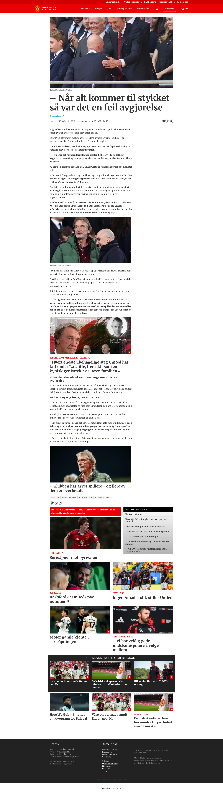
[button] (54, 672)
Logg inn (157, 9)
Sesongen (98, 9)
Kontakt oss (182, 2)
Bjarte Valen (75, 756)
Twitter (106, 761)
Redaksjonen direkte (109, 754)
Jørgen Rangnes (65, 754)
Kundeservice (107, 752)
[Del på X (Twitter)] (167, 121)
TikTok (105, 771)
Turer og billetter (124, 9)
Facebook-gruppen (111, 764)
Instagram (107, 766)
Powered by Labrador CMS (111, 788)
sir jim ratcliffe (103, 497)
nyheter (55, 497)
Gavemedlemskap (114, 2)
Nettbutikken (143, 9)
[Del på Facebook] (164, 121)
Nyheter (84, 9)
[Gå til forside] (45, 8)
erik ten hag (85, 497)
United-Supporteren (133, 2)
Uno (110, 9)
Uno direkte (106, 757)
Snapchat (106, 768)
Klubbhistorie (150, 2)
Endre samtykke (120, 779)
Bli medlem (169, 9)
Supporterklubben (167, 2)
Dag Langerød (68, 749)
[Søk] (183, 9)
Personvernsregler (104, 779)
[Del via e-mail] (171, 121)
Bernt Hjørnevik (64, 752)
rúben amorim (69, 497)
